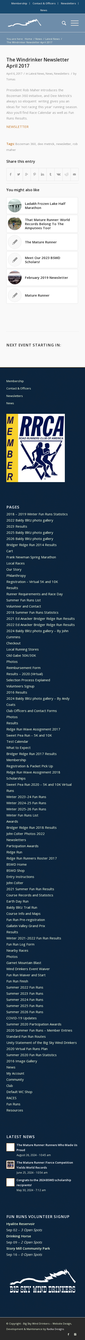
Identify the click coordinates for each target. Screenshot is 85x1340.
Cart (9, 551)
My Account (15, 1073)
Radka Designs (55, 1329)
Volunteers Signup (20, 686)
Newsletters (68, 3)
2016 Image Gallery (21, 1061)
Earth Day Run (17, 901)
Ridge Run (14, 852)
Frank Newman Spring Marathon (31, 557)
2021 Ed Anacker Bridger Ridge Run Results (40, 618)
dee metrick (46, 144)
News (43, 10)
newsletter (63, 144)
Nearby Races (17, 950)
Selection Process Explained (28, 680)
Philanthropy (16, 575)
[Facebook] (68, 1334)
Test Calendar (17, 741)
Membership (19, 3)
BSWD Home (16, 864)
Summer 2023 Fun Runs (24, 993)
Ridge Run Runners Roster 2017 (31, 858)
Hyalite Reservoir (20, 1223)
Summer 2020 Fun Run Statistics (31, 1055)
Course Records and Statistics (29, 895)
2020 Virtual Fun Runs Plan (27, 1048)
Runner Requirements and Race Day (34, 594)
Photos (12, 661)
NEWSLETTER (17, 126)
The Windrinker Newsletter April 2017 (37, 62)
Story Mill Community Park (28, 1248)
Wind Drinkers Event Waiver (28, 968)
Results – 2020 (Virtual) (24, 673)
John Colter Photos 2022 (25, 833)
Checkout (13, 643)
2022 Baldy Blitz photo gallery (29, 520)
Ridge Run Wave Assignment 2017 (33, 729)
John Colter (14, 882)
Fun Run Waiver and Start (26, 975)
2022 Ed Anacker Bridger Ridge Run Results (40, 624)
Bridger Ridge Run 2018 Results (31, 827)
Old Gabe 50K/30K (21, 655)
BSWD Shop (15, 870)
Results (12, 587)
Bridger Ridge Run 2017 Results (31, 753)
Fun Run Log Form (20, 944)
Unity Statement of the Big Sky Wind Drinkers (41, 1042)
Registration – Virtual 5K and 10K (32, 581)
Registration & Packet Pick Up (29, 766)
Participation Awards (22, 846)
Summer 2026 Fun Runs (24, 1011)
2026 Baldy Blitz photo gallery (29, 538)
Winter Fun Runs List (22, 815)
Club (9, 1085)
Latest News (52, 39)
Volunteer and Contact (23, 606)
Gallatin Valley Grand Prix (25, 925)
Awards (12, 821)
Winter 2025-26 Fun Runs (26, 809)
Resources (14, 1110)
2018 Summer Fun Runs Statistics (32, 612)
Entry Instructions (20, 876)
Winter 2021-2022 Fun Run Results (33, 938)
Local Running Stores (22, 649)
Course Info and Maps (23, 913)
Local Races (15, 563)
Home (28, 39)
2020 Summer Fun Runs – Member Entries (39, 1030)
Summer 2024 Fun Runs (24, 999)
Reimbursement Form (23, 667)
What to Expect (18, 747)
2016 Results (16, 692)
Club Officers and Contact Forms (31, 710)
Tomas (10, 79)
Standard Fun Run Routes (26, 1036)
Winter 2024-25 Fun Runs (26, 803)
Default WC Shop (19, 1091)
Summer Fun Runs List (23, 600)
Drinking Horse (18, 1236)
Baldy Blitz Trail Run (21, 907)
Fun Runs (13, 1104)
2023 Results (16, 526)
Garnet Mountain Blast (23, 962)
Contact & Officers (44, 3)
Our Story (14, 569)
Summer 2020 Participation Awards (33, 1024)
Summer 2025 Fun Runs (24, 1005)
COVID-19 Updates (21, 1018)
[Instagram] (75, 1334)
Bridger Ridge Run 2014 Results (31, 544)
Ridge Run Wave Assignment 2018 (33, 772)
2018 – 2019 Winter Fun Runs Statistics (37, 514)
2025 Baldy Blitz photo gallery (29, 532)
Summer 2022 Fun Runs (24, 987)
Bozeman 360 (25, 144)
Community (15, 1079)
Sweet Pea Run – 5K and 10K (29, 735)
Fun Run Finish (17, 981)
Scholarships (16, 778)
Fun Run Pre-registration (25, 919)
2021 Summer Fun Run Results (30, 889)
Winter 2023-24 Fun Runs (26, 796)
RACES (11, 1098)
